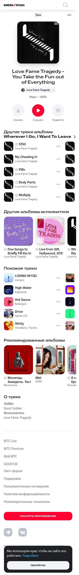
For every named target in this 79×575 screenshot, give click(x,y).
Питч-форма (13, 471)
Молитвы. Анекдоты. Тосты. (21, 380)
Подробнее (30, 555)
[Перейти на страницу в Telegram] (8, 532)
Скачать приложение (38, 516)
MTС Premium (14, 448)
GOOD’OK (11, 464)
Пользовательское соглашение (26, 486)
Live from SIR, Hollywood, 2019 (51, 251)
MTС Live (10, 441)
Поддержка (12, 478)
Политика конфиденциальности (27, 494)
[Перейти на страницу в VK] (22, 532)
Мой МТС (10, 456)
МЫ (38, 378)
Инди (33, 97)
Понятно (38, 565)
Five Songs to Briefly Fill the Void (21, 251)
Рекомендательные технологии (27, 502)
